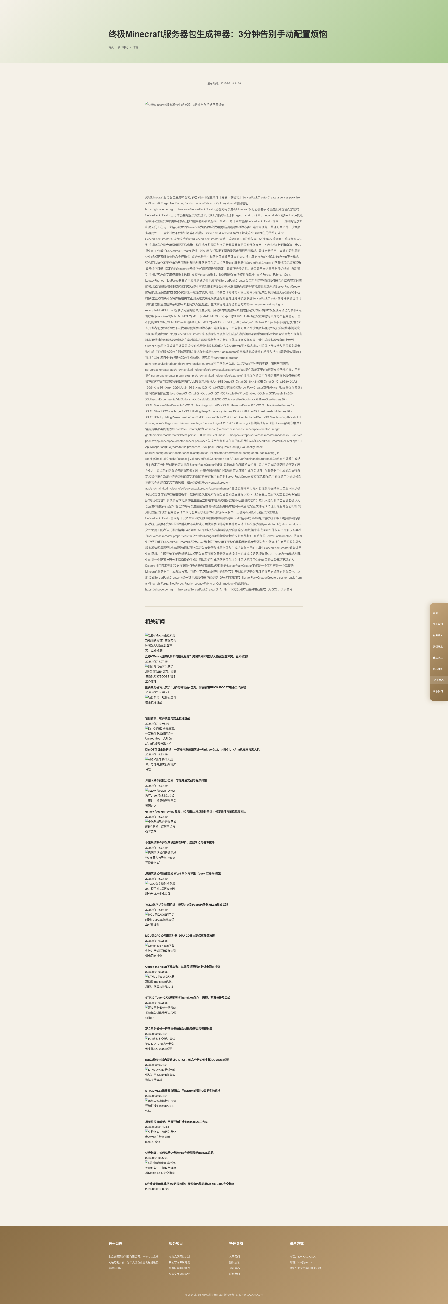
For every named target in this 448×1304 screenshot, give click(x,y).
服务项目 (438, 635)
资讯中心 (439, 680)
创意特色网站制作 (179, 1268)
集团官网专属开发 (179, 1262)
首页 (435, 612)
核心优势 (438, 669)
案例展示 (438, 646)
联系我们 (438, 691)
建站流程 (438, 657)
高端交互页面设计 (179, 1274)
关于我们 (438, 624)
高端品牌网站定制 (179, 1256)
